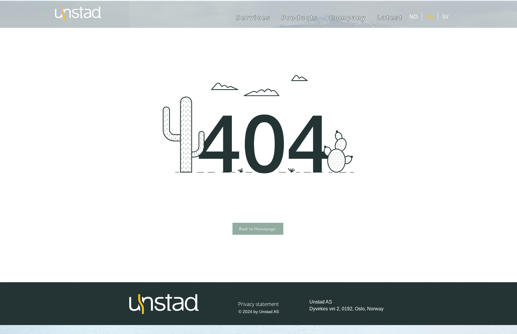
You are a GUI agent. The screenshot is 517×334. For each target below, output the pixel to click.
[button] (348, 18)
